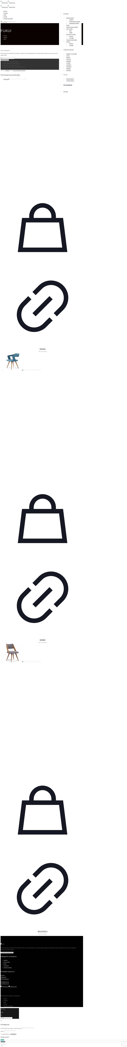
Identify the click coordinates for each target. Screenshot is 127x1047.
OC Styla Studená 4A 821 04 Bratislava (5, 977)
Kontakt (5, 16)
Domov (5, 35)
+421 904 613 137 (5, 983)
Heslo (2, 1031)
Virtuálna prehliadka (8, 18)
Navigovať (3, 1041)
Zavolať (2, 1040)
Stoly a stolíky (7, 962)
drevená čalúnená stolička (19, 70)
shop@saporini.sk (5, 982)
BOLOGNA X (42, 931)
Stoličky (5, 37)
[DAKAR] (22, 370)
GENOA (42, 349)
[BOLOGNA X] (22, 662)
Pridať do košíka (4, 60)
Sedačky (5, 960)
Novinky (5, 11)
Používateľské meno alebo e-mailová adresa (11, 1028)
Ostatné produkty (8, 967)
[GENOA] (15, 79)
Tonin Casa (6, 965)
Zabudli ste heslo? (5, 1037)
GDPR (5, 15)
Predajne (6, 13)
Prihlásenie (13, 1034)
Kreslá (5, 964)
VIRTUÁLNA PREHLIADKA (7, 952)
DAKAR (42, 640)
